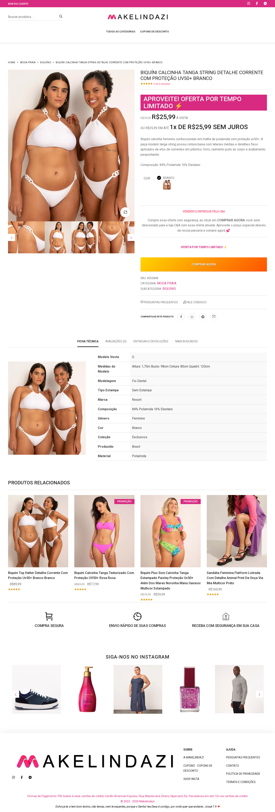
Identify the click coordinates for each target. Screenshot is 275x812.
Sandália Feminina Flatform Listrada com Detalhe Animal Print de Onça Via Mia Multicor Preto (235, 578)
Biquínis (45, 62)
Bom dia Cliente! (18, 3)
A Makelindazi (193, 757)
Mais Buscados (186, 341)
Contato (232, 765)
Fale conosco (196, 302)
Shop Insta (191, 779)
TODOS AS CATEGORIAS (120, 31)
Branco (168, 177)
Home (11, 62)
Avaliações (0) (115, 341)
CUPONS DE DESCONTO (154, 31)
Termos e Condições (241, 782)
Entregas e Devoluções (150, 341)
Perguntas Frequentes (160, 302)
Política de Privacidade (243, 773)
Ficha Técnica (87, 341)
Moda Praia (28, 62)
